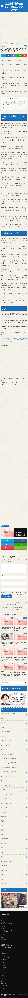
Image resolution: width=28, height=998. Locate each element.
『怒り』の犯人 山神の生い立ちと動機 (14, 102)
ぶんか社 (4, 979)
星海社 (3, 938)
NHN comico (4, 959)
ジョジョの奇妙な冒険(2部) (8, 758)
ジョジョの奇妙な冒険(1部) (8, 754)
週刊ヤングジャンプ (6, 865)
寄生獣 (3, 821)
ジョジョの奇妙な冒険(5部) (8, 772)
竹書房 (3, 962)
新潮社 (3, 988)
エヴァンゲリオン (6, 745)
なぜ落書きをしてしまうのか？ (12, 105)
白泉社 (3, 920)
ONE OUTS (4, 722)
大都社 (3, 969)
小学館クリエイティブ (6, 930)
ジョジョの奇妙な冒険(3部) (8, 763)
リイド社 (3, 976)
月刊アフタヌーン (6, 839)
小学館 (3, 926)
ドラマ (3, 789)
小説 (3, 525)
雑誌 (2, 879)
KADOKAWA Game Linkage (8, 945)
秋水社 (3, 972)
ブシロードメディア (6, 947)
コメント (3, 563)
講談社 (3, 934)
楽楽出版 (3, 983)
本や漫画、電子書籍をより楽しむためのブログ (14, 7)
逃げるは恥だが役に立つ (8, 861)
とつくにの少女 (5, 731)
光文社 (3, 941)
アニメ (3, 736)
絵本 (2, 852)
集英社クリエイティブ (6, 923)
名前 (2, 575)
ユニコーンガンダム (6, 803)
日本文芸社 (4, 975)
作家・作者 (4, 807)
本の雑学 (3, 843)
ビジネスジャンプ (6, 798)
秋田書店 (4, 953)
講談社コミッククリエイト (7, 939)
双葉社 (3, 956)
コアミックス (5, 985)
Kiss (2, 718)
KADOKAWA (5, 944)
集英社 (3, 918)
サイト (2, 586)
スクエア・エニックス (7, 950)
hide (16, 98)
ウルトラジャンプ (6, 740)
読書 (2, 856)
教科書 (3, 830)
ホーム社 (3, 922)
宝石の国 (3, 816)
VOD (2, 727)
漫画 (2, 847)
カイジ (3, 749)
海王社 (3, 981)
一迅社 (3, 936)
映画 (8, 525)
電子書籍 (3, 883)
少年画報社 (4, 967)
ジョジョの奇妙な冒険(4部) (8, 767)
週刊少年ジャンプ (6, 870)
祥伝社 (3, 928)
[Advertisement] (14, 27)
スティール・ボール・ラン (8, 776)
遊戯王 (3, 874)
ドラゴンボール (5, 785)
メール (3, 581)
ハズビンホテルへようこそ (8, 794)
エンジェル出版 (5, 957)
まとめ (5, 108)
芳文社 (3, 965)
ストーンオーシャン (6, 781)
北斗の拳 (3, 812)
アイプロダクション (6, 931)
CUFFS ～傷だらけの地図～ (8, 714)
